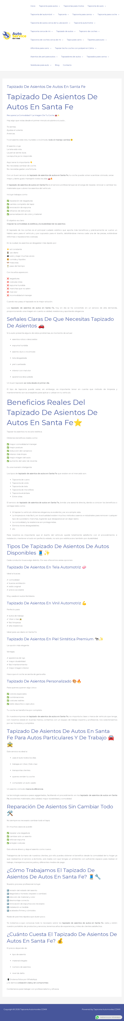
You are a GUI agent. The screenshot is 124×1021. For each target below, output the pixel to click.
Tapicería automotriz (83, 23)
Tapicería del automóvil (41, 14)
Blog (57, 65)
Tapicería (62, 14)
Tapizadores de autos (71, 56)
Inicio (33, 6)
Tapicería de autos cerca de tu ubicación (49, 23)
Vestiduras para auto (40, 65)
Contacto (67, 65)
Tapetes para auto (96, 40)
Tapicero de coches (88, 31)
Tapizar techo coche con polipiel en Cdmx (74, 48)
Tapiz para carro (74, 40)
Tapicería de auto (96, 6)
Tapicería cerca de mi (40, 31)
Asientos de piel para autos (43, 56)
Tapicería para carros (82, 14)
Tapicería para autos (48, 6)
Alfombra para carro (40, 48)
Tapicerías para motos (74, 6)
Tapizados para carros (97, 56)
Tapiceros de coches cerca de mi (46, 40)
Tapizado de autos (64, 31)
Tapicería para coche (107, 14)
